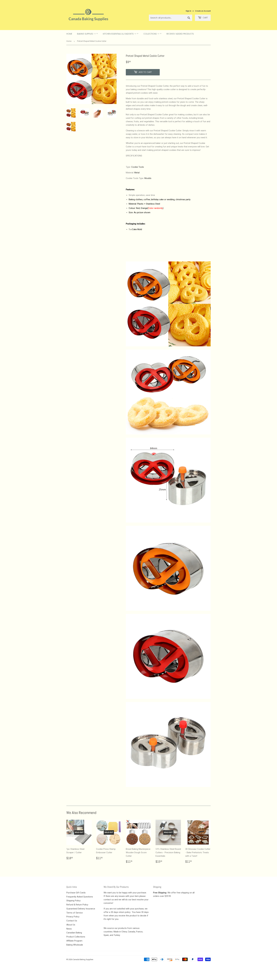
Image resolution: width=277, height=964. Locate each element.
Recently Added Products (180, 33)
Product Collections (75, 936)
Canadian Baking (74, 932)
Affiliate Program (74, 940)
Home (69, 33)
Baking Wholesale (74, 944)
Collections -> (151, 33)
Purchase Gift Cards (76, 892)
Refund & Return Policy (77, 904)
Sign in (188, 11)
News (69, 928)
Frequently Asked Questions (79, 896)
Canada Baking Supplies (83, 959)
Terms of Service (74, 912)
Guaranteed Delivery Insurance (80, 908)
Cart (205, 17)
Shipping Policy (73, 900)
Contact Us (71, 920)
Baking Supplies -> (86, 33)
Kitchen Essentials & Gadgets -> (120, 33)
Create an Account (203, 11)
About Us (70, 924)
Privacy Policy (72, 916)
